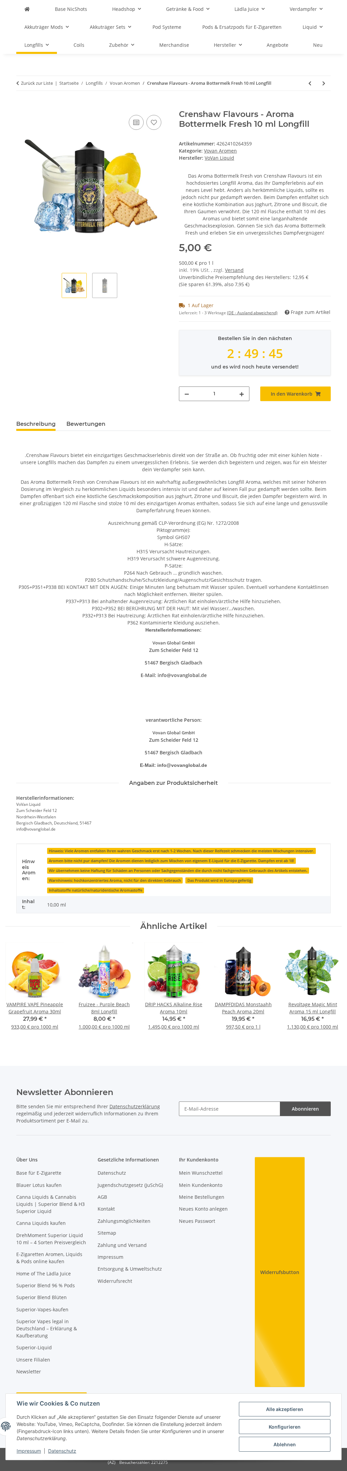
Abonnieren (305, 1109)
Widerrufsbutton (279, 1272)
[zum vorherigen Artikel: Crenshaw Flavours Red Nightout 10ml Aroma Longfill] (310, 83)
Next (330, 990)
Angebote (277, 45)
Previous (16, 990)
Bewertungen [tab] (85, 424)
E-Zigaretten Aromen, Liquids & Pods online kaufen (49, 1258)
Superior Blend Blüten (41, 1297)
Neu (318, 45)
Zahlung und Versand (122, 1245)
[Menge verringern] (186, 394)
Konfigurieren (285, 1427)
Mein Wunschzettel (201, 1173)
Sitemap (107, 1233)
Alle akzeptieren (284, 1409)
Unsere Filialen (33, 1359)
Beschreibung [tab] (36, 424)
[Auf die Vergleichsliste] (136, 122)
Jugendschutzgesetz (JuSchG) (130, 1185)
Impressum (29, 1451)
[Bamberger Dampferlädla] (27, 9)
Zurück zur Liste (37, 83)
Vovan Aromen (220, 150)
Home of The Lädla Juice (43, 1273)
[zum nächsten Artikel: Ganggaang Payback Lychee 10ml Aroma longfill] (324, 83)
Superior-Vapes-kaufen (42, 1309)
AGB (102, 1197)
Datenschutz (62, 1451)
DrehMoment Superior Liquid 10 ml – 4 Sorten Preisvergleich (51, 1239)
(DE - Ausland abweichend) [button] (252, 313)
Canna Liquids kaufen (41, 1223)
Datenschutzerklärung (134, 1106)
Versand (234, 270)
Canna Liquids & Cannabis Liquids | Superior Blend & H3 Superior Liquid (50, 1204)
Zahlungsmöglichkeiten (124, 1221)
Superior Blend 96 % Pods (45, 1285)
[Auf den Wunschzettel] (153, 122)
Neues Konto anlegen (203, 1209)
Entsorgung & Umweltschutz (130, 1269)
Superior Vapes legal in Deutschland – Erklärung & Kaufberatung (46, 1328)
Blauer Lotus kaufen (39, 1185)
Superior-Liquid (34, 1347)
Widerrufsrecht (115, 1281)
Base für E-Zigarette (38, 1173)
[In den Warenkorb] (21, 106)
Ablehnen (284, 1444)
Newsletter (28, 1371)
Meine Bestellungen (201, 1197)
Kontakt (106, 1209)
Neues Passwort (197, 1221)
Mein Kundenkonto (200, 1185)
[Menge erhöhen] (241, 394)
